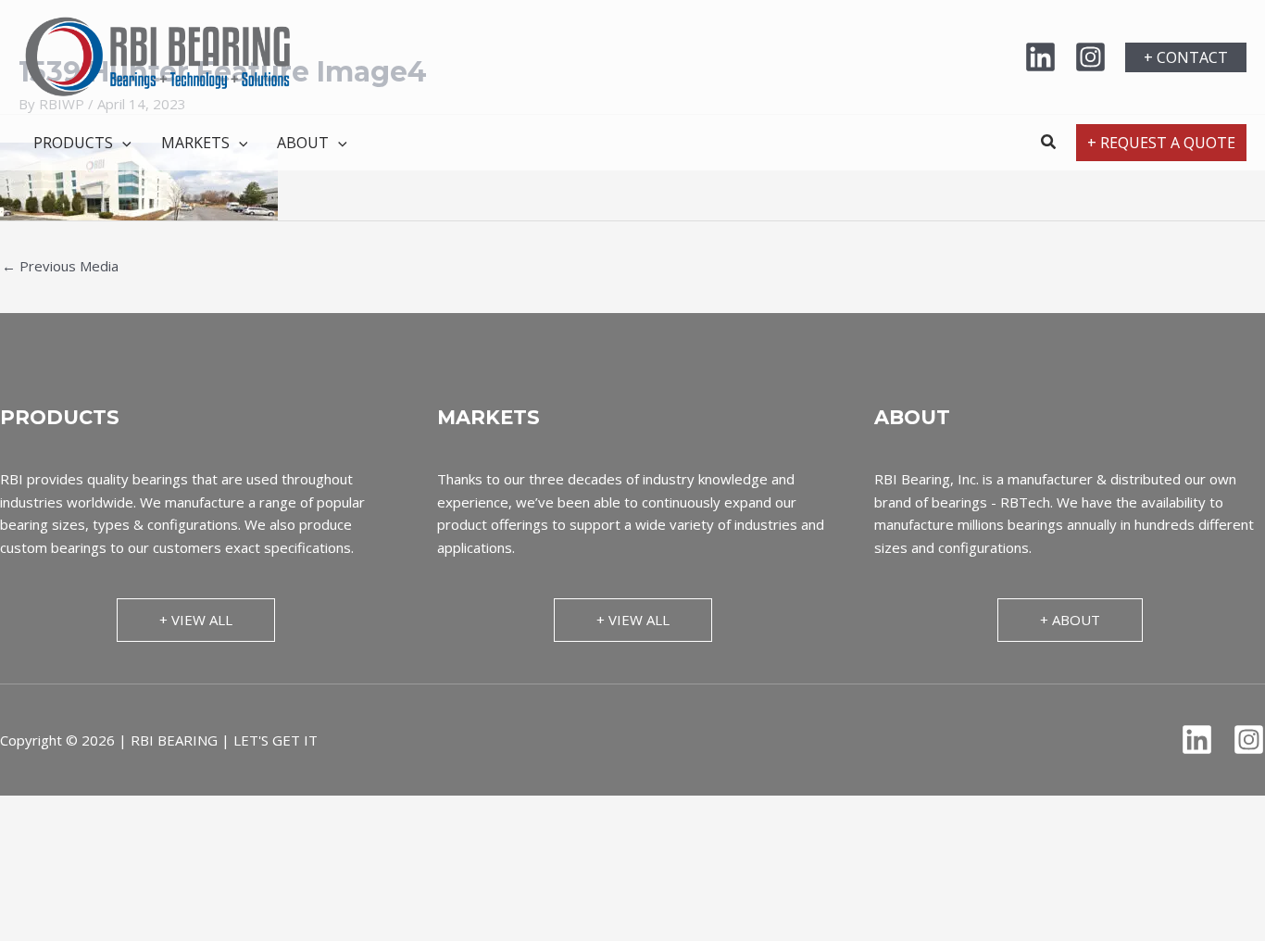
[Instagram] (1090, 57)
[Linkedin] (1040, 57)
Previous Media (60, 266)
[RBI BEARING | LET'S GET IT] (157, 55)
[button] (1185, 57)
